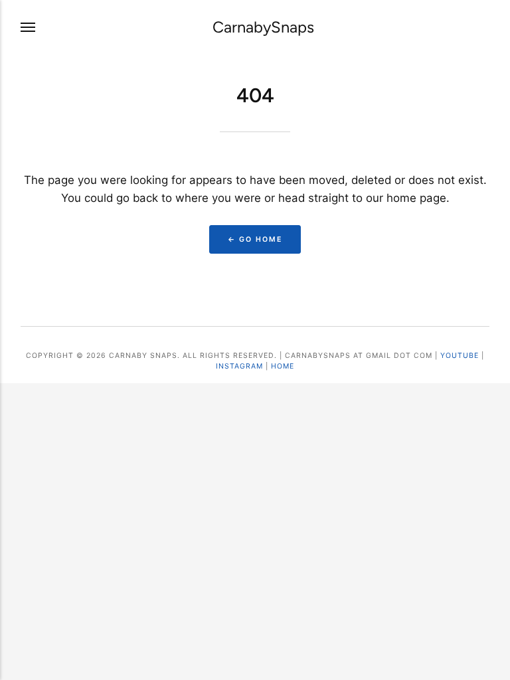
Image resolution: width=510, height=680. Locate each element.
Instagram (239, 366)
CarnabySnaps (263, 27)
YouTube (459, 355)
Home (282, 366)
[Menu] (29, 27)
